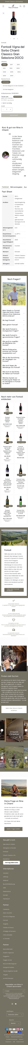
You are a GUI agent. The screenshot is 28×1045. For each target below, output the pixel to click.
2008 (5, 72)
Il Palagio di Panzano (9, 931)
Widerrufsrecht (20, 1041)
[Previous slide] (2, 730)
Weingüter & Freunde (9, 848)
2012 (5, 68)
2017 (12, 65)
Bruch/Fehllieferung (9, 884)
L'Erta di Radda (7, 935)
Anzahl (3, 106)
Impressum (6, 899)
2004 (19, 72)
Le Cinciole (6, 938)
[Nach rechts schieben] (17, 38)
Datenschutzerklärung (14, 998)
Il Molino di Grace (8, 927)
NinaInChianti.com (13, 1034)
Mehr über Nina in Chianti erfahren (14, 709)
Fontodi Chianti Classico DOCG (7, 420)
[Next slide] (26, 730)
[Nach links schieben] (10, 38)
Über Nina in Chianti (9, 844)
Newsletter (6, 859)
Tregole (5, 975)
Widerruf (5, 880)
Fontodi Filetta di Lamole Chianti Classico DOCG (20, 420)
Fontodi (5, 920)
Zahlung (5, 877)
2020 (5, 65)
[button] (3, 6)
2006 (12, 72)
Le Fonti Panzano (8, 978)
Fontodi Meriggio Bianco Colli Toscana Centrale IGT (7, 513)
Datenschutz (7, 891)
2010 (12, 68)
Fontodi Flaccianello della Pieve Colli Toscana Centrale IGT (7, 482)
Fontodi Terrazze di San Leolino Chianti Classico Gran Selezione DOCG (20, 451)
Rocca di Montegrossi (9, 964)
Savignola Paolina (8, 967)
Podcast (5, 851)
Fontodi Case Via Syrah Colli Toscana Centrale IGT (20, 481)
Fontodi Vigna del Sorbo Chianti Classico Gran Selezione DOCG (7, 450)
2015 (19, 65)
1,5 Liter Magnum (9, 90)
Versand (5, 873)
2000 (12, 76)
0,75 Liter (6, 82)
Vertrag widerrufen (11, 862)
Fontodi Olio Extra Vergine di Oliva (21, 512)
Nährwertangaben (16, 187)
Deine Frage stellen (13, 829)
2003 (5, 76)
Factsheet (5, 187)
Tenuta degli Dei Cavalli (10, 971)
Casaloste (6, 909)
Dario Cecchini (7, 913)
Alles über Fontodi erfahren (13, 589)
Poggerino (6, 956)
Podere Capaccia (8, 953)
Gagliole (5, 924)
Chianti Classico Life (9, 855)
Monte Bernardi (7, 949)
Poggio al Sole (7, 960)
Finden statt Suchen (14, 738)
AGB (4, 888)
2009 (19, 68)
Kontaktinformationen (11, 1039)
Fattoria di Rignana (9, 916)
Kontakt (5, 895)
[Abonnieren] (23, 991)
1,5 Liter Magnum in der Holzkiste (14, 86)
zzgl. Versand (11, 100)
